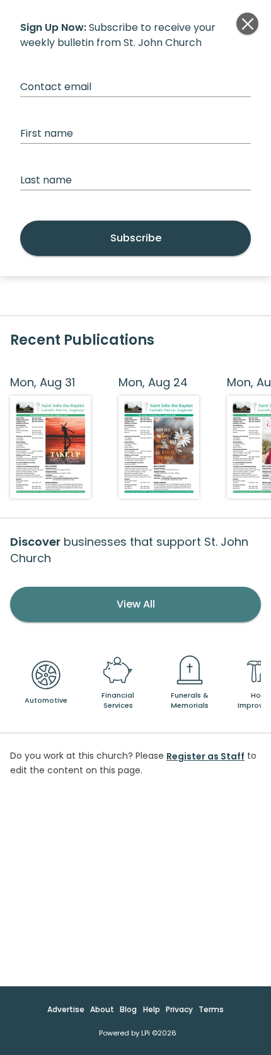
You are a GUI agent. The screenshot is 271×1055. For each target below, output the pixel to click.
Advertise (65, 1009)
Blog (128, 1009)
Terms (211, 1009)
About (102, 1009)
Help (151, 1009)
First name (46, 133)
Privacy (179, 1009)
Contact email (55, 86)
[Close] (247, 24)
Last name (46, 180)
